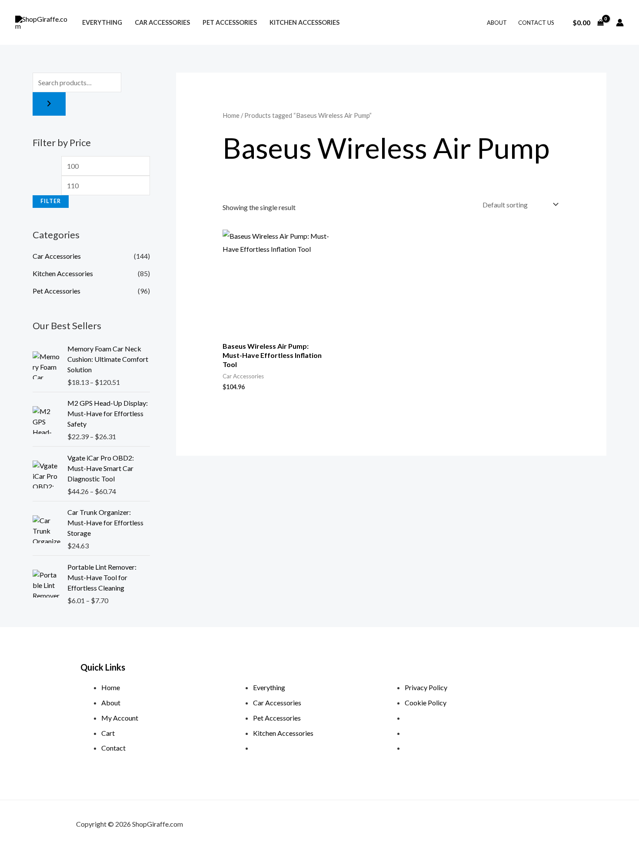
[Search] (49, 104)
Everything (102, 22)
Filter (50, 201)
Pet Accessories (230, 22)
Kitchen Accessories (304, 22)
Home (231, 115)
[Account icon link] (620, 23)
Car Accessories (162, 22)
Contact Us (536, 22)
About (497, 22)
